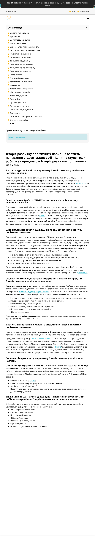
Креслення (15, 85)
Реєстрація (84, 11)
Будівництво (15, 36)
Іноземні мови (16, 74)
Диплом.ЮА (82, 272)
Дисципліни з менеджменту (22, 67)
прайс (32, 380)
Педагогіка (15, 99)
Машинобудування (18, 95)
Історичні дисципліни (20, 78)
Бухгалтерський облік (20, 40)
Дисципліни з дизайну (20, 60)
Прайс (58, 347)
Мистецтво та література (21, 88)
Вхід (73, 11)
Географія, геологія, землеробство (25, 50)
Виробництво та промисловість (24, 47)
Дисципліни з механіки (20, 71)
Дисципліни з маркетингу (21, 64)
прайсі (42, 215)
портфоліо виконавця (42, 338)
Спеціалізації (15, 27)
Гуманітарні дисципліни (20, 54)
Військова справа (18, 43)
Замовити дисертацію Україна (34, 291)
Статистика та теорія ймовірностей (26, 116)
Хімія (12, 123)
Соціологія (15, 113)
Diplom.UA (81, 183)
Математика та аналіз (20, 92)
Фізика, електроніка (19, 120)
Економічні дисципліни (20, 57)
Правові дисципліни (19, 102)
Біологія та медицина (19, 33)
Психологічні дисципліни (21, 109)
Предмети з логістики (20, 106)
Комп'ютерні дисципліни (21, 81)
